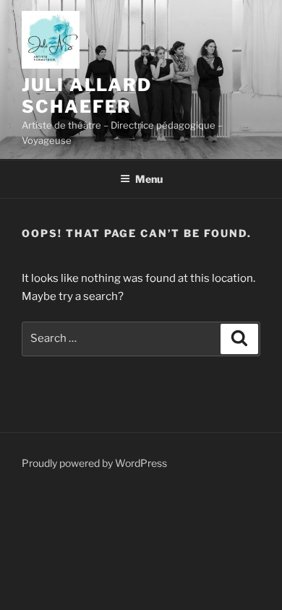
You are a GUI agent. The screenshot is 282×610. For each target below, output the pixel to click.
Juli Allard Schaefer (87, 95)
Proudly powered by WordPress (94, 463)
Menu (149, 179)
